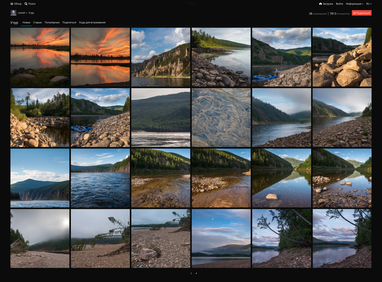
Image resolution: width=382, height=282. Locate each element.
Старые (37, 22)
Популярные (52, 22)
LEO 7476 (259, 81)
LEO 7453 (319, 263)
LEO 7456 (138, 263)
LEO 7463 (198, 202)
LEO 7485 (77, 81)
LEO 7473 (77, 142)
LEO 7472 (138, 142)
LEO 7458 (17, 263)
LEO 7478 (138, 81)
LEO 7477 (198, 81)
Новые (26, 22)
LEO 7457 (77, 263)
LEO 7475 (319, 81)
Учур (31, 12)
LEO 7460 (319, 202)
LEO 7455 (198, 263)
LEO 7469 (319, 142)
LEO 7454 (259, 263)
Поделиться (69, 22)
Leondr (21, 12)
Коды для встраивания (92, 22)
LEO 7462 (259, 202)
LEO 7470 (259, 142)
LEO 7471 (198, 142)
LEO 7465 (77, 202)
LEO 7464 (138, 202)
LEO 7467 (17, 202)
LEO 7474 (17, 142)
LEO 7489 (17, 81)
